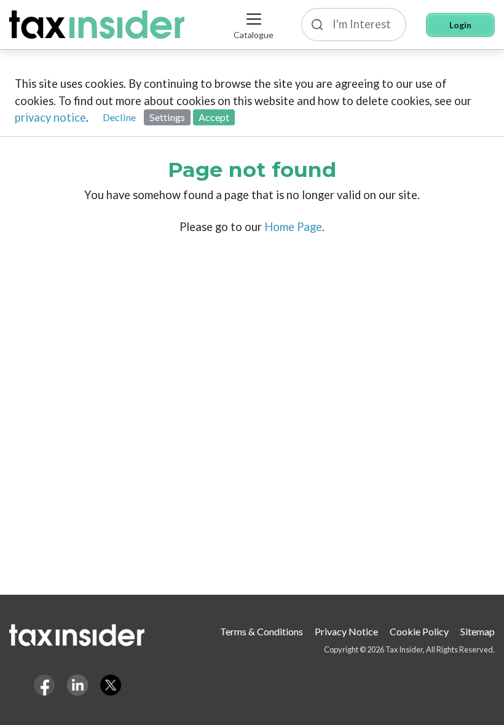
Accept (214, 117)
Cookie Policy (419, 631)
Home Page (293, 226)
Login (460, 25)
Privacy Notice (346, 631)
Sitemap (477, 631)
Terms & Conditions (261, 631)
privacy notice (50, 117)
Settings (167, 117)
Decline (119, 117)
